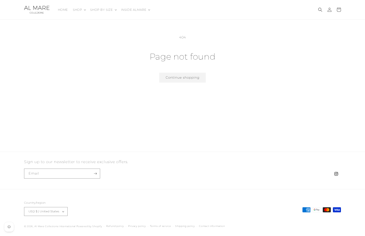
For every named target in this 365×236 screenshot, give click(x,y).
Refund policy (115, 226)
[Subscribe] (95, 174)
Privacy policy (137, 226)
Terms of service (160, 226)
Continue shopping (182, 77)
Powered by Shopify (89, 226)
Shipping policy (185, 226)
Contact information (212, 226)
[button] (79, 9)
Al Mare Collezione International (55, 226)
